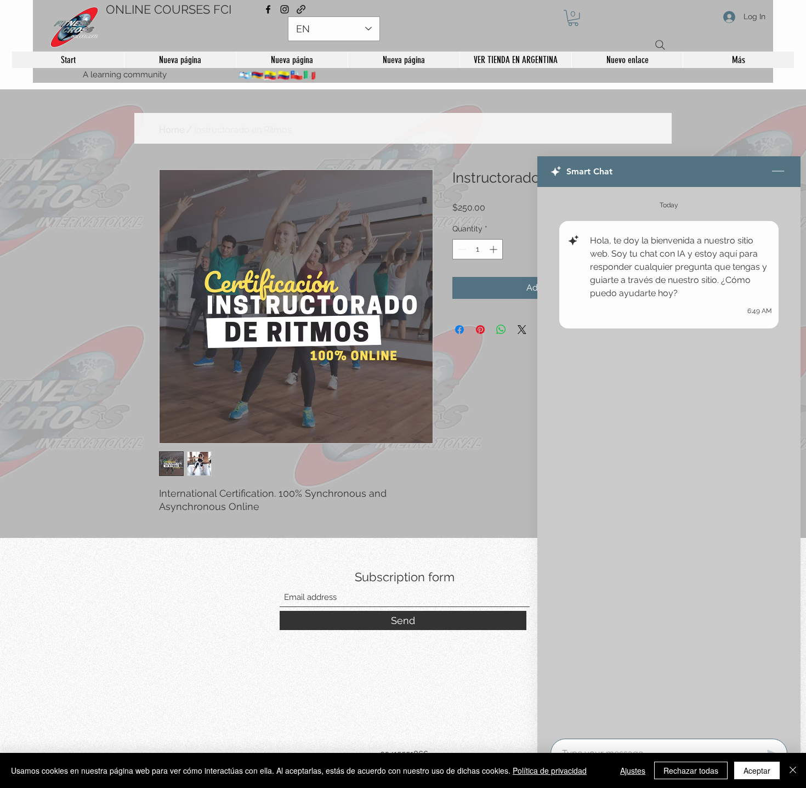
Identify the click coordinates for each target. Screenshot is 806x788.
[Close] (792, 770)
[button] (573, 18)
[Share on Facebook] (459, 358)
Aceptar (756, 770)
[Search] (660, 44)
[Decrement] (461, 277)
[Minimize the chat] (778, 171)
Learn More (493, 235)
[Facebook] (268, 9)
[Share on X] (522, 358)
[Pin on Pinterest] (480, 358)
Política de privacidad (550, 770)
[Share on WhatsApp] (501, 358)
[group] (403, 128)
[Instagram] (284, 9)
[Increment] (494, 277)
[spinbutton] (477, 277)
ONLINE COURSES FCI (168, 9)
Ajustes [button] (632, 770)
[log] (669, 459)
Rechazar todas (690, 770)
